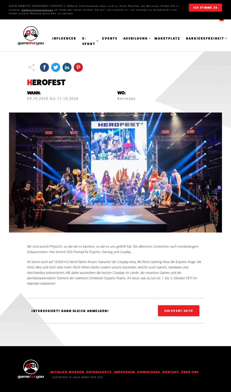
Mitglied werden (67, 372)
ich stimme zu (205, 7)
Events (110, 38)
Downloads (148, 372)
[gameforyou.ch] (31, 35)
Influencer (64, 38)
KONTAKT (170, 372)
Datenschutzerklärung (37, 9)
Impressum (124, 372)
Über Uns (190, 372)
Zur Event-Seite (178, 310)
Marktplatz (167, 38)
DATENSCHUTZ (99, 372)
